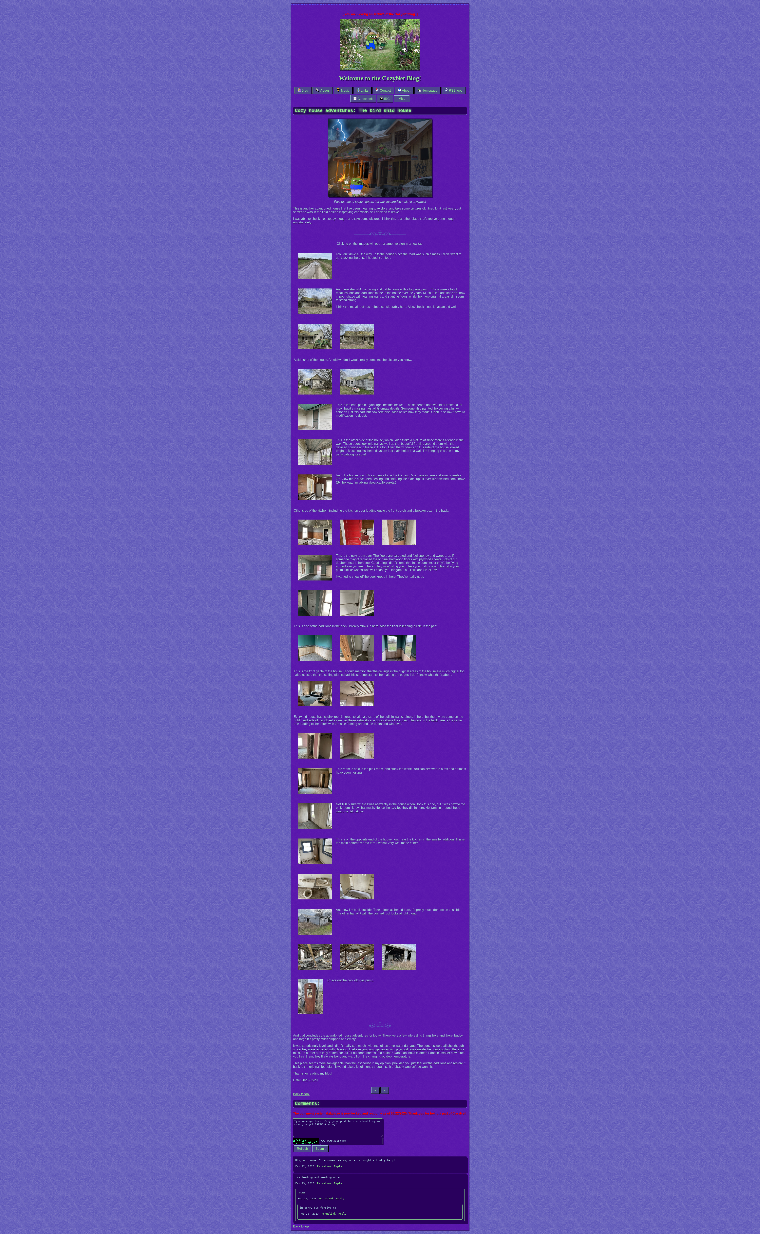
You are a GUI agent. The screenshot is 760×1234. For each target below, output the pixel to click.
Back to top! (301, 1094)
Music (344, 90)
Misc (402, 98)
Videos (324, 90)
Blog (304, 90)
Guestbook (365, 99)
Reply (338, 1166)
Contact (385, 90)
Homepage (429, 90)
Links (364, 90)
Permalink (324, 1166)
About (405, 90)
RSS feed (455, 90)
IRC (386, 99)
